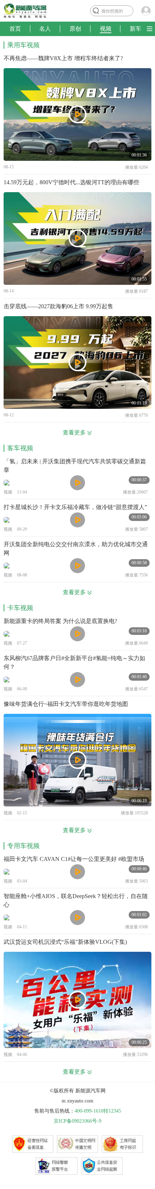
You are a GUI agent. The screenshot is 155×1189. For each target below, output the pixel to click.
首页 (15, 29)
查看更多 (74, 432)
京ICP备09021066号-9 (77, 1121)
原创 (75, 29)
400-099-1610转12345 (98, 1111)
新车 (135, 29)
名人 (45, 29)
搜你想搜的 (112, 11)
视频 (105, 29)
